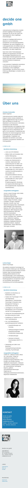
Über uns (4, 468)
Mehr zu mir (7, 146)
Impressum (4, 479)
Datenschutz (4, 481)
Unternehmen (5, 466)
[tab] (14, 146)
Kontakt (3, 469)
